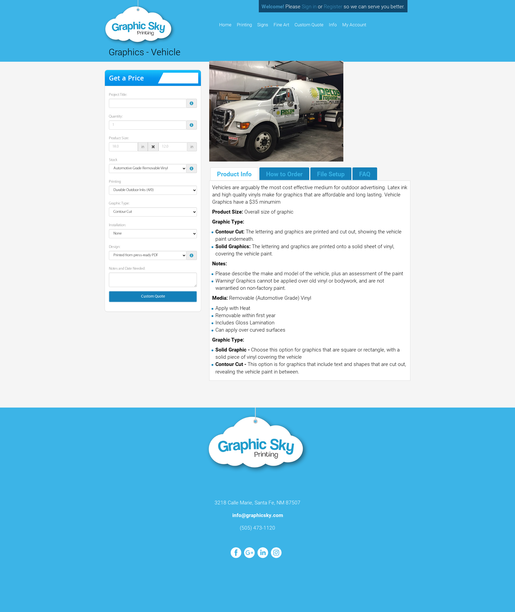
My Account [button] (354, 24)
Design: (114, 247)
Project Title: (118, 95)
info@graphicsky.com (257, 515)
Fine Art (281, 24)
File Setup (331, 174)
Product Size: (119, 138)
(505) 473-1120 (257, 527)
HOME (225, 24)
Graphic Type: (119, 203)
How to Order (284, 174)
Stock (113, 160)
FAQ (364, 174)
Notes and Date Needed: (127, 269)
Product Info (234, 174)
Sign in (309, 6)
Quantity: (116, 117)
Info (333, 24)
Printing (244, 24)
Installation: (117, 225)
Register (333, 6)
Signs (262, 24)
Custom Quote (309, 24)
